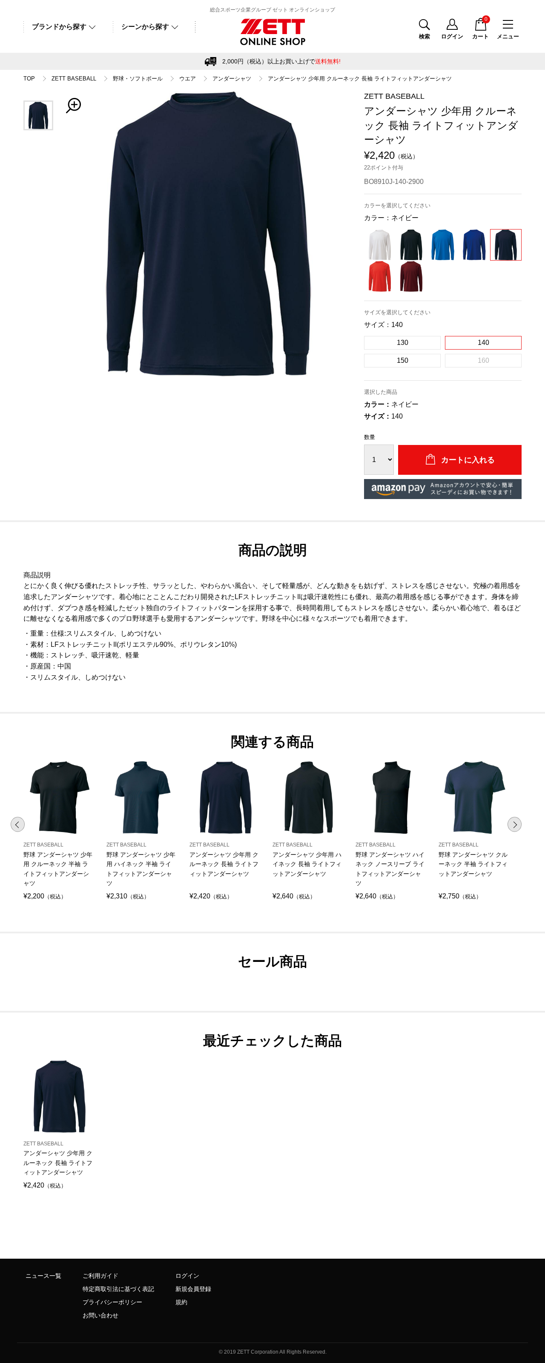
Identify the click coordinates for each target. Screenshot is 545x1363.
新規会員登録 (193, 1289)
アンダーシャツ (231, 79)
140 (483, 342)
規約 (181, 1302)
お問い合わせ (100, 1315)
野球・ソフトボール (138, 79)
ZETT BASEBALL (74, 79)
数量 (369, 437)
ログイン (187, 1275)
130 (402, 342)
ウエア (187, 79)
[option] (208, 233)
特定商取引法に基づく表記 (118, 1289)
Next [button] (515, 824)
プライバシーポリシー (112, 1302)
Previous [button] (18, 824)
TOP (29, 79)
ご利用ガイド (100, 1275)
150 (402, 360)
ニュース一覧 (43, 1275)
